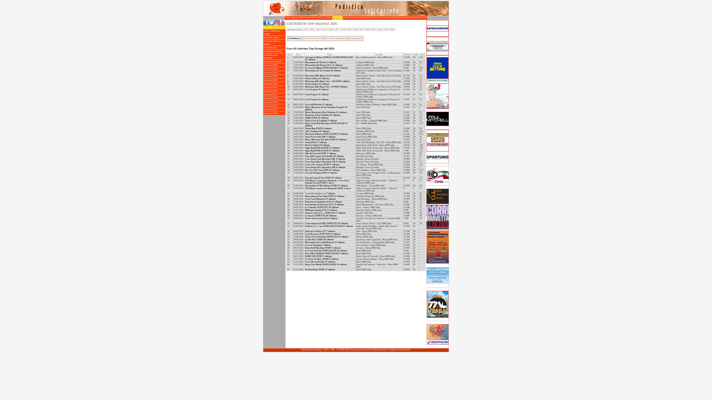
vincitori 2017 (270, 87)
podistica (302, 17)
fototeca (376, 17)
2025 (386, 29)
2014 (319, 29)
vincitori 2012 (270, 106)
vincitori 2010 (270, 113)
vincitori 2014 (270, 98)
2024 (380, 29)
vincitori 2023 (270, 69)
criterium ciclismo (272, 61)
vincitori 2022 (270, 72)
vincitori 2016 (270, 91)
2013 (312, 29)
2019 (349, 29)
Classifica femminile (335, 38)
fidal (395, 17)
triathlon (312, 17)
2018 (343, 29)
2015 (325, 29)
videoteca (386, 17)
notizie (355, 17)
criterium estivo (271, 37)
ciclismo (327, 17)
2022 (367, 29)
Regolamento (355, 38)
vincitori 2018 (270, 83)
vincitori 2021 (270, 76)
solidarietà (365, 17)
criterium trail (270, 47)
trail (319, 17)
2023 (374, 29)
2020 (355, 29)
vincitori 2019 (270, 80)
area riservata (411, 17)
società (347, 17)
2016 (331, 29)
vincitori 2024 (270, 65)
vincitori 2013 (270, 102)
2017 (337, 29)
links (401, 17)
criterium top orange (273, 27)
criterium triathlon (272, 51)
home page (290, 17)
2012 (306, 29)
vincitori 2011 (270, 109)
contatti (423, 17)
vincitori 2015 (270, 95)
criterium (337, 17)
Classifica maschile (312, 38)
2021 (361, 29)
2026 (392, 29)
